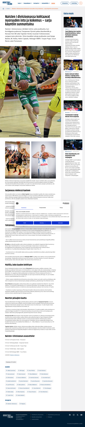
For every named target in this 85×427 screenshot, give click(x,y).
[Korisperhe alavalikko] (40, 3)
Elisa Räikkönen (33, 374)
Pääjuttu (23, 403)
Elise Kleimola (44, 374)
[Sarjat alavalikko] (22, 3)
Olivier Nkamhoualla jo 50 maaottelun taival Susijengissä (72, 155)
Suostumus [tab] (23, 207)
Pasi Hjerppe (48, 388)
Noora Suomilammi (24, 388)
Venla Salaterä (21, 395)
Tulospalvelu (65, 3)
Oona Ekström (37, 388)
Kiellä (24, 222)
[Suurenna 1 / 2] (28, 143)
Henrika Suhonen (34, 377)
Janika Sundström (12, 381)
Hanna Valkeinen (22, 377)
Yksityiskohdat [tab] (42, 207)
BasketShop (74, 3)
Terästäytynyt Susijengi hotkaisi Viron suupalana (72, 116)
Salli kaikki (60, 222)
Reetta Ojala (10, 391)
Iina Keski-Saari (46, 377)
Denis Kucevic (22, 374)
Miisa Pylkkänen (33, 384)
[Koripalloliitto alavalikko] (49, 3)
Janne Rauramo (36, 381)
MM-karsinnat (68, 71)
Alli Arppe (22, 370)
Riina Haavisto (21, 391)
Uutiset (8, 8)
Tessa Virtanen (32, 391)
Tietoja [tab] (61, 207)
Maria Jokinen (22, 384)
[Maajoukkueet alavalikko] (31, 3)
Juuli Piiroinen (11, 384)
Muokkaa (42, 222)
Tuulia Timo (10, 395)
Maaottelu (67, 112)
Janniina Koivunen (48, 381)
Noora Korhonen (12, 388)
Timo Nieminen (43, 391)
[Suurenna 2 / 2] (54, 143)
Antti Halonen (42, 370)
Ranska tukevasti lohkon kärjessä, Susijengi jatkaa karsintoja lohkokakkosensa (73, 76)
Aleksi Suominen (11, 370)
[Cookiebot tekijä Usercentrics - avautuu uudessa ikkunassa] (63, 203)
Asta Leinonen (11, 374)
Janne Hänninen (24, 381)
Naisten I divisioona (14, 355)
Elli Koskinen (10, 377)
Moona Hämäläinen (45, 384)
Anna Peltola (32, 370)
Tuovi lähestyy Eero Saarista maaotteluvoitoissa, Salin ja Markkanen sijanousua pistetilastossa (73, 34)
